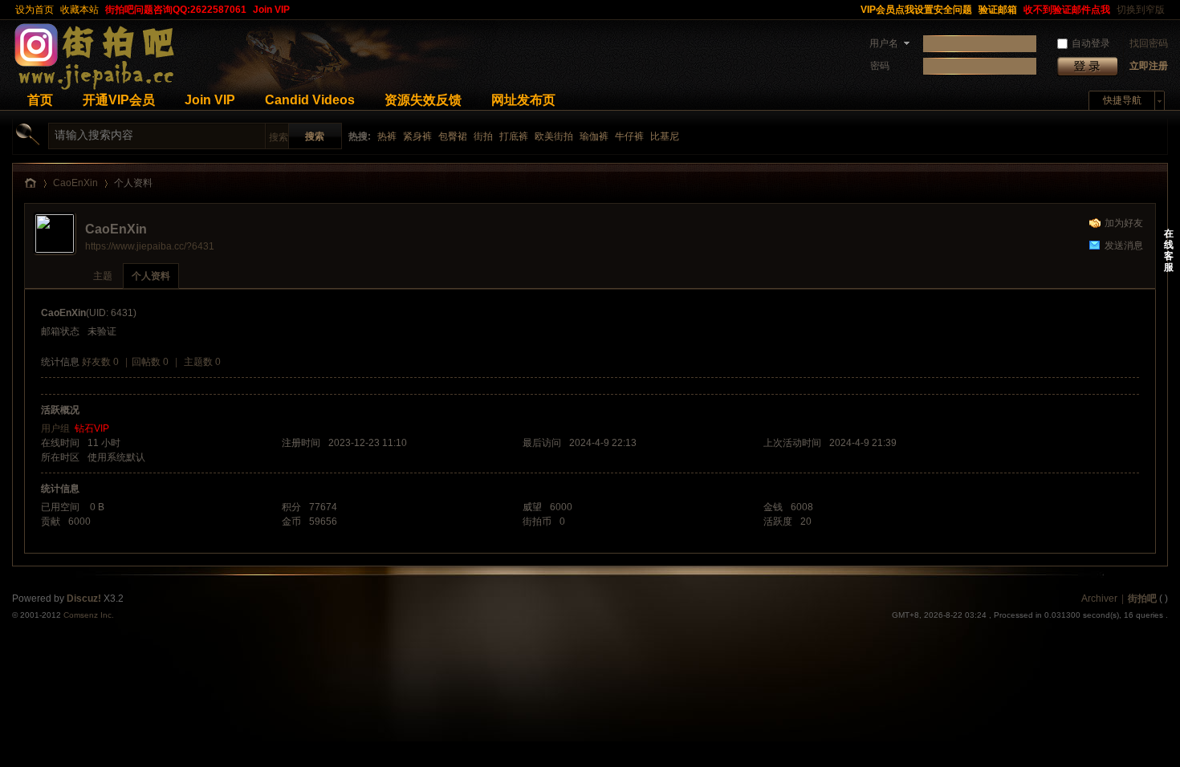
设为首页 (34, 9)
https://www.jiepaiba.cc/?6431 (149, 246)
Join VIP (271, 9)
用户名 (883, 43)
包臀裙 (452, 136)
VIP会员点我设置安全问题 (916, 9)
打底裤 (513, 136)
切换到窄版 (1141, 9)
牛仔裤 (629, 136)
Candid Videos (310, 100)
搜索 (278, 137)
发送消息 (1124, 245)
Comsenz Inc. (88, 615)
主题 (102, 276)
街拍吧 (1142, 598)
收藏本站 (79, 9)
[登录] (1087, 66)
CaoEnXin (75, 183)
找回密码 (1148, 43)
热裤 (387, 136)
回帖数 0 (150, 361)
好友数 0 (100, 361)
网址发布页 (523, 100)
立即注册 (1148, 65)
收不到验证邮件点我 (1066, 9)
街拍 (483, 136)
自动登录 (1091, 43)
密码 (879, 65)
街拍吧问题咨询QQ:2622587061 (175, 9)
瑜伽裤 (594, 136)
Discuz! (84, 598)
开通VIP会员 (119, 100)
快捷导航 (1122, 100)
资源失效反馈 (423, 100)
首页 (40, 100)
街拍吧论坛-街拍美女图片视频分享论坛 (30, 183)
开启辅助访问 (850, 9)
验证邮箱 (998, 9)
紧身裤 (417, 136)
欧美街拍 (554, 136)
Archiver (1099, 598)
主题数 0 (202, 361)
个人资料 (151, 276)
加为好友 (1124, 223)
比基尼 (664, 136)
